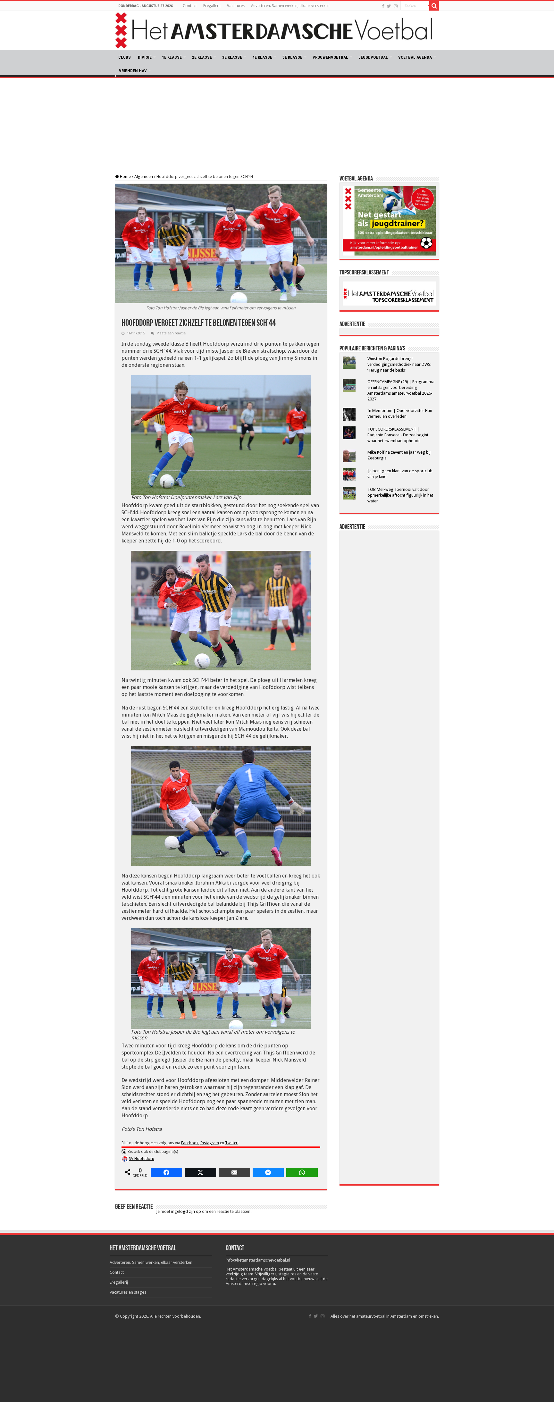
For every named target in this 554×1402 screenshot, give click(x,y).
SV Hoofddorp (141, 1158)
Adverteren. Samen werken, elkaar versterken (290, 6)
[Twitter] (389, 6)
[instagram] (395, 6)
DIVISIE (145, 57)
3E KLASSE (232, 57)
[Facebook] (383, 6)
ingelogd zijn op (186, 1211)
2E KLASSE (202, 57)
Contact (190, 6)
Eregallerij (212, 6)
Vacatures (236, 6)
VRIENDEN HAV (133, 70)
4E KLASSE (262, 57)
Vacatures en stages (128, 1292)
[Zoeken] (434, 6)
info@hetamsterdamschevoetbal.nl (258, 1260)
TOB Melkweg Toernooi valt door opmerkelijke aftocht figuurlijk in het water (400, 495)
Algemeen (143, 176)
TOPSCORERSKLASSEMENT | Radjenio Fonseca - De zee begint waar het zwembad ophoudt (397, 435)
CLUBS (124, 57)
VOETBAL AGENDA (415, 57)
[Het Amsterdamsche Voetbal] (277, 30)
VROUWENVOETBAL (330, 57)
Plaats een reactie (171, 333)
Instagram (209, 1143)
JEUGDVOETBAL (373, 57)
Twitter (231, 1143)
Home (125, 176)
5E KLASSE (292, 57)
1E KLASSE (172, 57)
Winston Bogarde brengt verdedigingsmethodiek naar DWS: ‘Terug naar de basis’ (399, 364)
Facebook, (190, 1143)
